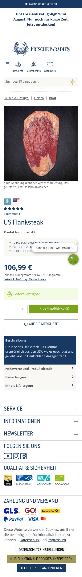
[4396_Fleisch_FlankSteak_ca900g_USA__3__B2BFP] (41, 143)
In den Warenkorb (54, 309)
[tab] (40, 350)
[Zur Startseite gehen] (41, 49)
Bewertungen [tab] (15, 377)
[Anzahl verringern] (8, 309)
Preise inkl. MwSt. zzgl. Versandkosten (25, 279)
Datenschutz (29, 539)
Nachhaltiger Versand (42, 4)
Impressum (57, 539)
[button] (73, 259)
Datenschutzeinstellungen (41, 550)
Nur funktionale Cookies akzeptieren (41, 559)
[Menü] (7, 64)
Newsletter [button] (18, 434)
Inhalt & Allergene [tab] (19, 386)
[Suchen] (72, 81)
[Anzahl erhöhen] (23, 309)
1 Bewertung (12, 214)
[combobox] (35, 81)
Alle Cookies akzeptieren (41, 568)
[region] (41, 150)
